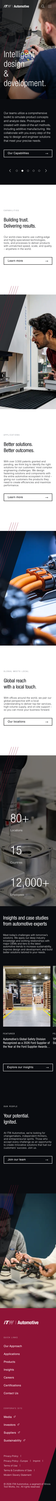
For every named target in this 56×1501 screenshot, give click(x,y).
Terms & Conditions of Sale (18, 1471)
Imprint (36, 1461)
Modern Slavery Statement (17, 1475)
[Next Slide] (46, 170)
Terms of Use (10, 1466)
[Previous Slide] (10, 170)
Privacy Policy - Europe (16, 1461)
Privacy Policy (11, 1456)
